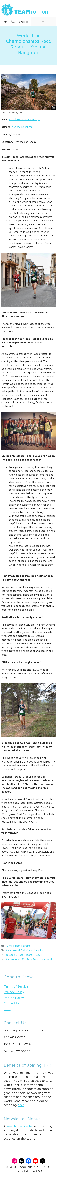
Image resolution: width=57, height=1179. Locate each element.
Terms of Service (16, 986)
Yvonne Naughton (22, 126)
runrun (31, 11)
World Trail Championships (24, 119)
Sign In (23, 21)
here (21, 1105)
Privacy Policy (14, 992)
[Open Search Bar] (13, 21)
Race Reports (22, 945)
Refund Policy (14, 998)
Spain (8, 950)
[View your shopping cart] (5, 21)
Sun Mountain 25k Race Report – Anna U (28, 959)
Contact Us (12, 1003)
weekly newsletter (20, 1126)
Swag (7, 1009)
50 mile (9, 945)
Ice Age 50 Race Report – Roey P (24, 954)
